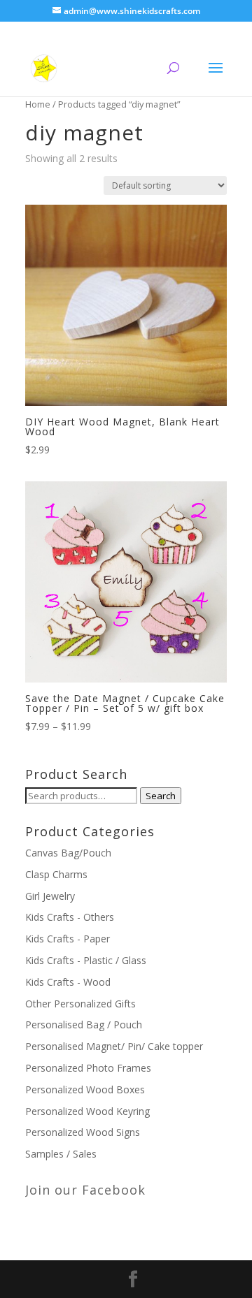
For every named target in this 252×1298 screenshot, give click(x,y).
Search (161, 795)
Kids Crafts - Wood (68, 982)
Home (37, 104)
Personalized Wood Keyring (87, 1111)
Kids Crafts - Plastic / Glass (85, 960)
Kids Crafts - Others (69, 917)
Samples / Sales (61, 1153)
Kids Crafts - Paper (67, 938)
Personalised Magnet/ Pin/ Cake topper (114, 1046)
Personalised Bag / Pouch (83, 1024)
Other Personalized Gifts (80, 1003)
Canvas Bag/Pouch (68, 852)
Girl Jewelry (50, 896)
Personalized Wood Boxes (85, 1089)
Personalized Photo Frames (88, 1067)
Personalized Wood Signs (82, 1132)
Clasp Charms (56, 874)
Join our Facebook (85, 1189)
